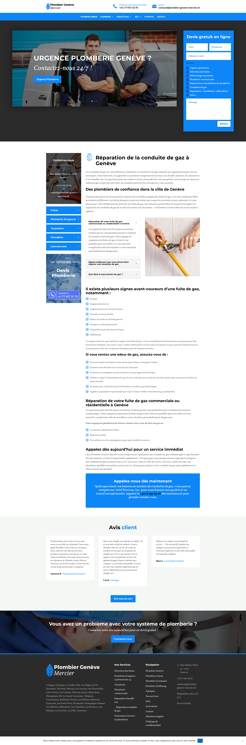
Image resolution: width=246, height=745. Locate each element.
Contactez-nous (123, 638)
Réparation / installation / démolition (209, 91)
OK (200, 740)
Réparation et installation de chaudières (210, 83)
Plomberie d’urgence (63, 219)
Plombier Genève (89, 17)
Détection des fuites (200, 71)
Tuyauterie (57, 228)
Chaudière (57, 237)
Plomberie (105, 17)
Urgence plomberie (199, 68)
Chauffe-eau (123, 17)
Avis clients (151, 706)
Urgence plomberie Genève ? (92, 58)
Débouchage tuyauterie (201, 75)
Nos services (152, 696)
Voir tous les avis (123, 598)
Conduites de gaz (198, 87)
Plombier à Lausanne (156, 681)
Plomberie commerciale (202, 79)
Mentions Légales (155, 716)
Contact (161, 17)
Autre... (193, 95)
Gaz (137, 17)
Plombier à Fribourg (156, 686)
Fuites (54, 210)
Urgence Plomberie (48, 79)
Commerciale (59, 246)
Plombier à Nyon (154, 676)
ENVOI (224, 123)
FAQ (148, 701)
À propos (149, 17)
